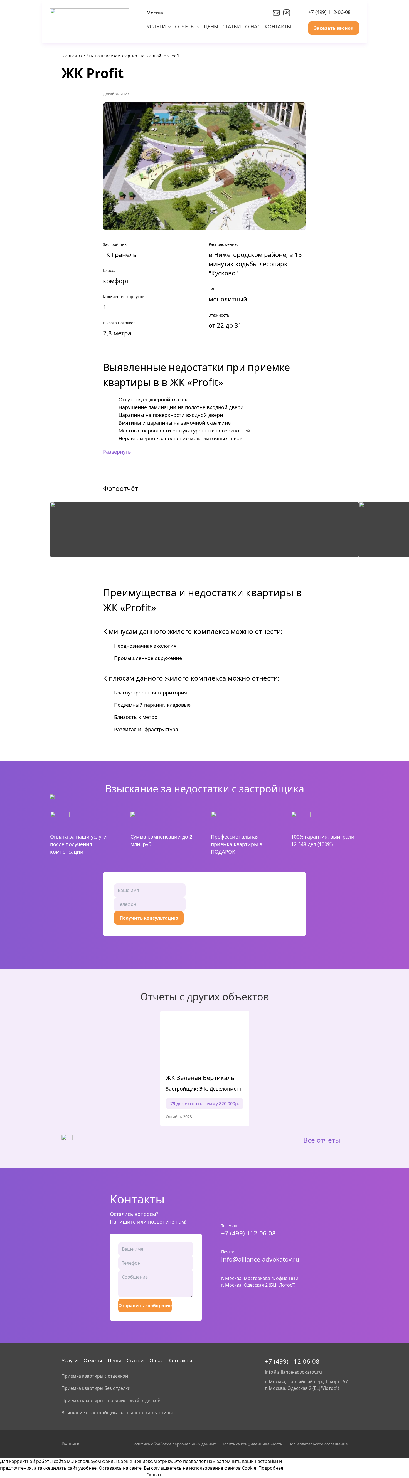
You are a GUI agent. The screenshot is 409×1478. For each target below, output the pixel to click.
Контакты (180, 1360)
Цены (114, 1360)
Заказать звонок (333, 28)
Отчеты (92, 1360)
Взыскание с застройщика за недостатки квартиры (117, 1413)
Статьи (135, 1360)
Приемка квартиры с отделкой (94, 1376)
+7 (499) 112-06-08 (329, 12)
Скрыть (154, 1475)
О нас (156, 1360)
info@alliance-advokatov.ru (260, 1259)
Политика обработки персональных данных (174, 1444)
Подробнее (270, 1468)
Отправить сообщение (145, 1305)
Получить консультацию (149, 918)
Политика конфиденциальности (252, 1444)
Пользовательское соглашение (318, 1444)
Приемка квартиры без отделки (95, 1388)
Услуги (69, 1360)
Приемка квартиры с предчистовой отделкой (111, 1400)
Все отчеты (321, 1140)
